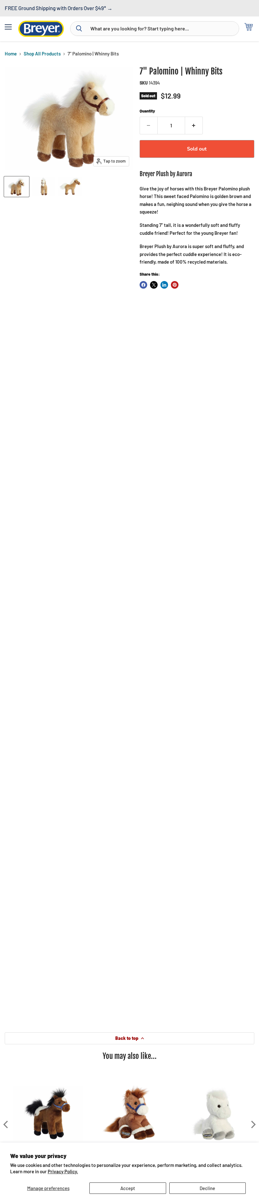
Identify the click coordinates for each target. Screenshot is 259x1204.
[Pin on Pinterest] (174, 285)
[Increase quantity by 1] (194, 125)
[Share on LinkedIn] (164, 285)
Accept (127, 1188)
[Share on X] (154, 285)
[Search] (78, 28)
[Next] (252, 1124)
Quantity (147, 111)
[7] (16, 186)
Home (11, 53)
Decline (207, 1188)
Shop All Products (42, 53)
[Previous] (6, 1124)
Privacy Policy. (63, 1171)
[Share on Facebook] (143, 285)
